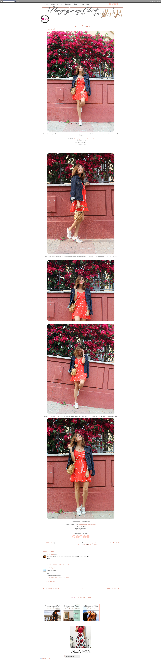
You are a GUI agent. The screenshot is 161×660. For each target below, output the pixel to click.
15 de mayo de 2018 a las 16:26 (58, 577)
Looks (76, 4)
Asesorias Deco (56, 4)
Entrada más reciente (51, 588)
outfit (117, 543)
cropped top (93, 543)
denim (108, 543)
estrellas (112, 543)
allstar (87, 543)
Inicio (83, 588)
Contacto (68, 4)
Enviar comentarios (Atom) (84, 597)
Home (46, 4)
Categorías (85, 4)
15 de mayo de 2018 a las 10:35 (58, 564)
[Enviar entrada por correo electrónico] (54, 543)
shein (79, 544)
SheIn (75, 139)
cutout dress (101, 543)
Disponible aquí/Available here (87, 139)
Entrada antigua (113, 588)
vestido (95, 544)
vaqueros (84, 544)
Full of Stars (81, 26)
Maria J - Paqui (50, 554)
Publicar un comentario (49, 581)
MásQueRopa (50, 568)
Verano (90, 544)
